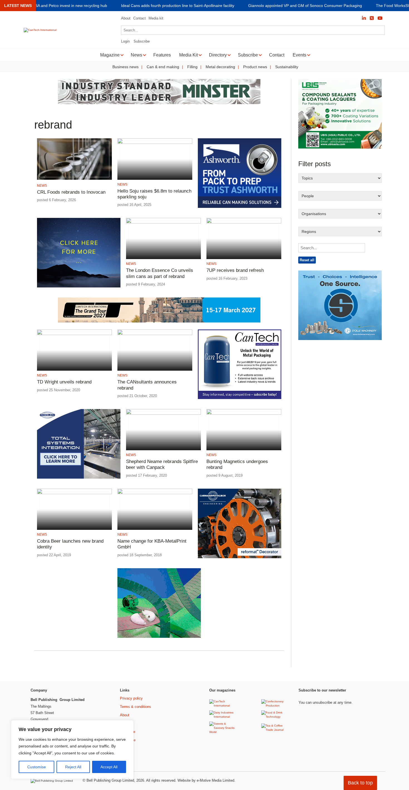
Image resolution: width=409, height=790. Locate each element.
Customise (36, 767)
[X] (372, 18)
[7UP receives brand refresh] (243, 222)
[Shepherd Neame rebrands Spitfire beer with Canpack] (163, 413)
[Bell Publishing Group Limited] (53, 781)
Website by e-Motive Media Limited (206, 780)
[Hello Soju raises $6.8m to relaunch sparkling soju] (154, 142)
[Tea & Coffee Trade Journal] (275, 729)
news (42, 186)
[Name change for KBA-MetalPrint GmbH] (154, 493)
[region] (72, 749)
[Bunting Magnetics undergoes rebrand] (243, 413)
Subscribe (142, 41)
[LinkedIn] (364, 18)
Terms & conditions (135, 707)
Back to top (360, 783)
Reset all (307, 260)
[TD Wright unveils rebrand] (74, 334)
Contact (139, 18)
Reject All (73, 767)
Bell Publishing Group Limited (110, 780)
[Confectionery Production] (275, 705)
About (125, 18)
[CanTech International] (40, 29)
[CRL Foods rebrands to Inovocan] (74, 178)
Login (125, 41)
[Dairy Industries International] (223, 716)
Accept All (108, 767)
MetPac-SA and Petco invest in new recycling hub (63, 6)
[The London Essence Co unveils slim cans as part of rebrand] (163, 222)
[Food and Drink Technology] (275, 716)
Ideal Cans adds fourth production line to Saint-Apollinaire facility (177, 6)
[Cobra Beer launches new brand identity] (74, 493)
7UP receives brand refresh (235, 270)
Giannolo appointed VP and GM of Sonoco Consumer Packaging (305, 6)
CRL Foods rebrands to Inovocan (71, 192)
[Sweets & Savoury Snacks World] (223, 732)
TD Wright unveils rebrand (64, 382)
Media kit (156, 18)
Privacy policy (131, 698)
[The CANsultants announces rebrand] (154, 334)
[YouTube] (380, 18)
